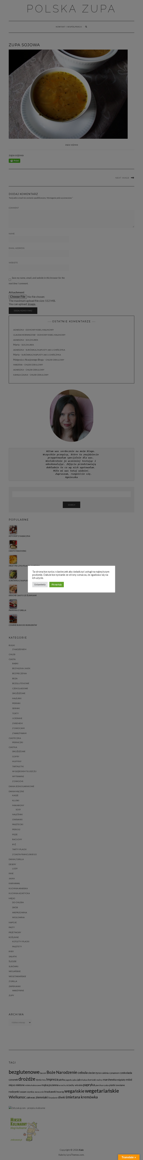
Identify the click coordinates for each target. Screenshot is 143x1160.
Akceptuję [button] (56, 584)
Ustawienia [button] (40, 584)
